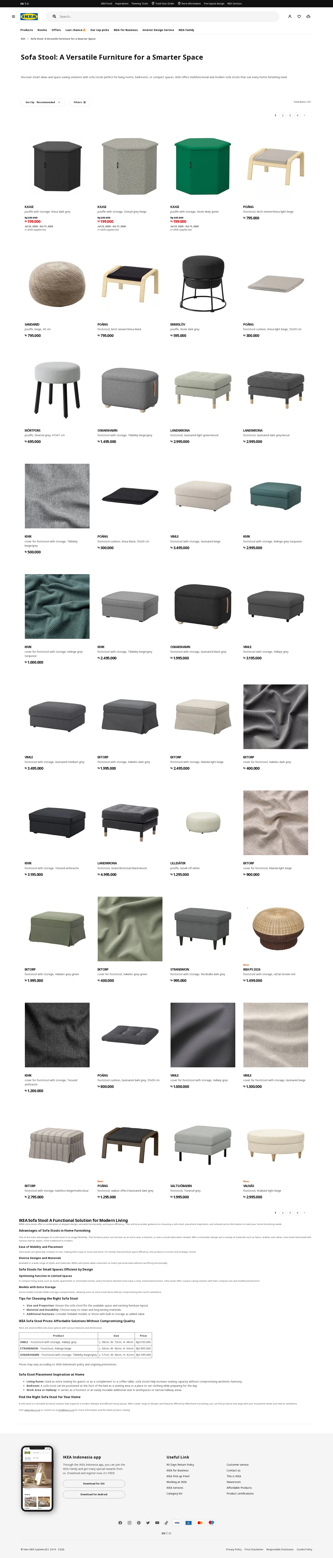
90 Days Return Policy (180, 1464)
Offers (56, 30)
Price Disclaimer (254, 1549)
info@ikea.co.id (66, 1409)
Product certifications (240, 1493)
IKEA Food (106, 3)
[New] (275, 929)
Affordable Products (239, 1487)
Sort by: (40, 102)
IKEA (23, 38)
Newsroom (234, 1482)
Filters (78, 102)
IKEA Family (186, 30)
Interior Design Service (158, 30)
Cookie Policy (304, 1549)
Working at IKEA (176, 1482)
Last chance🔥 (76, 30)
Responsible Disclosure (280, 1549)
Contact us (233, 1470)
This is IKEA (234, 1476)
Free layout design (214, 3)
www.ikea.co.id (32, 1409)
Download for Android (94, 1494)
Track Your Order (164, 3)
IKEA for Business (126, 30)
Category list (174, 1493)
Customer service (238, 1464)
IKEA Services (234, 3)
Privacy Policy (234, 1549)
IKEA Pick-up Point (178, 1476)
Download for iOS (93, 1483)
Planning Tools (140, 3)
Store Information (191, 3)
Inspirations (122, 3)
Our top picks (99, 30)
